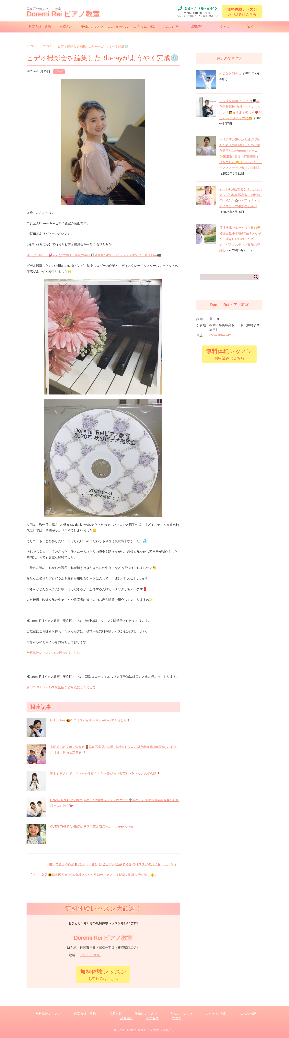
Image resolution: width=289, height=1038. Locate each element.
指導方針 (66, 26)
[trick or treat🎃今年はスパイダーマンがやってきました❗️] (36, 735)
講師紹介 (197, 26)
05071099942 (200, 8)
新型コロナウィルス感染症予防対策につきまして (61, 687)
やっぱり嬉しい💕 (94, 255)
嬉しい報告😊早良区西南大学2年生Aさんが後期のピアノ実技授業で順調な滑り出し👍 (93, 875)
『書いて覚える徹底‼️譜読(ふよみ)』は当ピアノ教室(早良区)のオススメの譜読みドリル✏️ (110, 864)
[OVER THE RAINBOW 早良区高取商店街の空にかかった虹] (36, 841)
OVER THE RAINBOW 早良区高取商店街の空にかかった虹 (91, 826)
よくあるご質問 (144, 26)
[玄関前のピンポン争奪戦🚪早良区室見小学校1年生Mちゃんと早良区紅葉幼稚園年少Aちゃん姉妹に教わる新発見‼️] (36, 761)
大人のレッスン (118, 26)
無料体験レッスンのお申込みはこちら (53, 652)
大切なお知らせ (230, 73)
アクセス (223, 26)
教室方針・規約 (40, 26)
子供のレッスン (92, 26)
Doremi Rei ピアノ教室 (63, 14)
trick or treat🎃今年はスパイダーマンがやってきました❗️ (90, 720)
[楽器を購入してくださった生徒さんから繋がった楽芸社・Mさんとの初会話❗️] (36, 788)
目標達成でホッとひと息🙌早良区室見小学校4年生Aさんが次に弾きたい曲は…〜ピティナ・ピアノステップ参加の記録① (240, 239)
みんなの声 (171, 26)
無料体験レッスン (48, 1013)
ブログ (249, 26)
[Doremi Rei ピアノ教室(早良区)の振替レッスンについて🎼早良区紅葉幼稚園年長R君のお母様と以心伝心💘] (36, 815)
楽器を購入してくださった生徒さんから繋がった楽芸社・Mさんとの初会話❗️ (105, 773)
